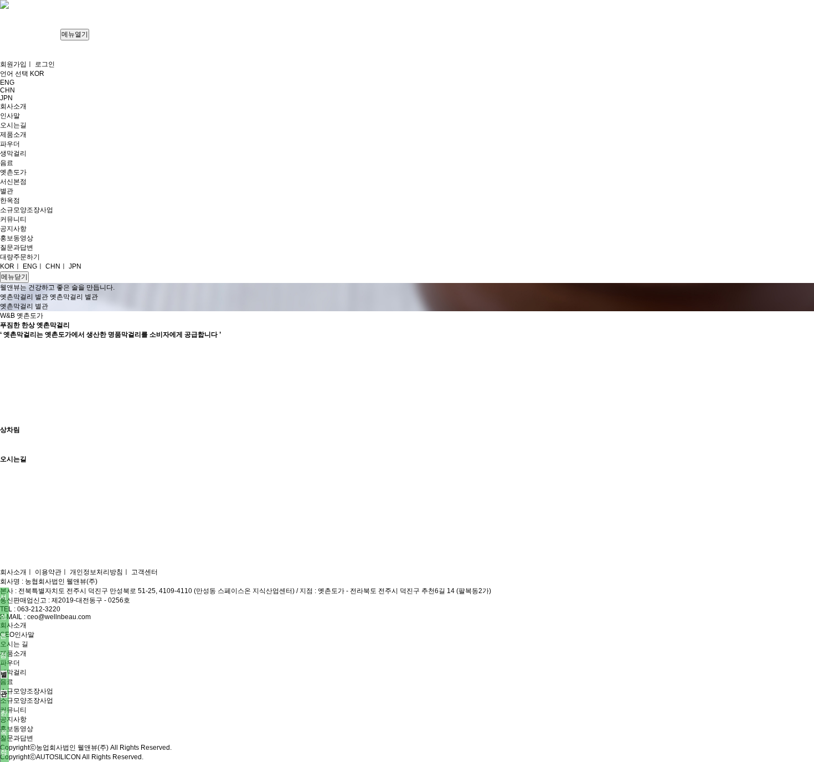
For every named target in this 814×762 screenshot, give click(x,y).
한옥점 (4, 732)
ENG (30, 266)
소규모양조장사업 (26, 700)
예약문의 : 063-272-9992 (92, 420)
